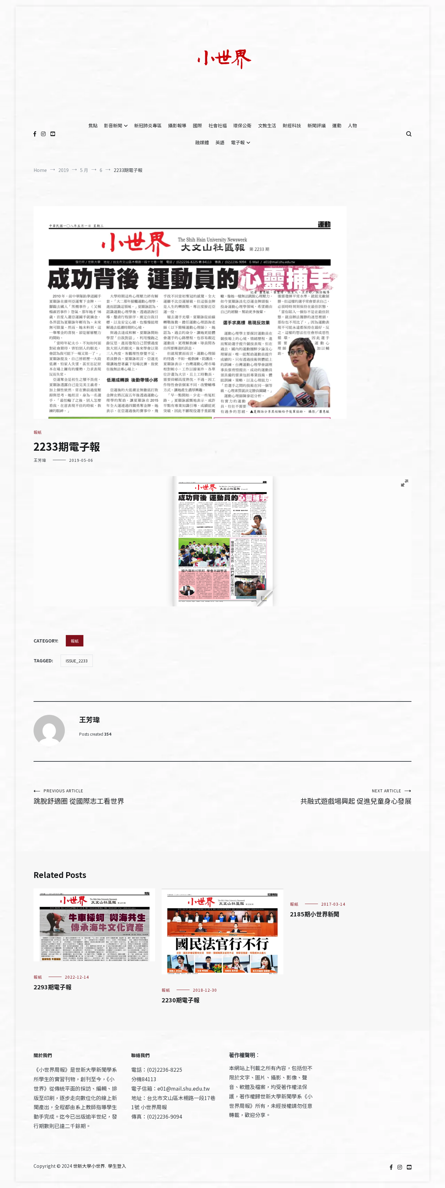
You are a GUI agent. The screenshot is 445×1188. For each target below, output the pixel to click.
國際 (197, 125)
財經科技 (292, 125)
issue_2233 (77, 660)
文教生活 (267, 125)
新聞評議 (317, 125)
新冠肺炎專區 (148, 125)
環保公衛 (242, 125)
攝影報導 (177, 125)
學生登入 (117, 1166)
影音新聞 (113, 125)
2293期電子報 (52, 987)
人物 (352, 125)
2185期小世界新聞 (314, 914)
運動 (336, 125)
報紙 (37, 432)
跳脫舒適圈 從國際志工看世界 (79, 797)
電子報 (238, 142)
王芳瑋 (40, 460)
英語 (219, 142)
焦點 (92, 125)
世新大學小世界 (89, 1166)
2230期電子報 (180, 1000)
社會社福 (217, 125)
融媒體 (202, 142)
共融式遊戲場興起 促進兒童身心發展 (355, 797)
